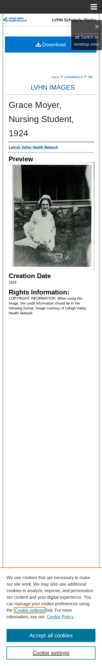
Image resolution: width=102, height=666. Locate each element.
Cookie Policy (60, 617)
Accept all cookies (51, 635)
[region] (51, 616)
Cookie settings (30, 610)
